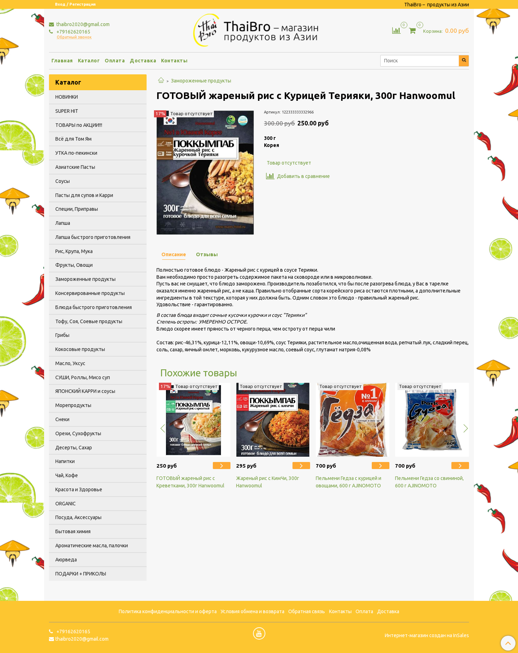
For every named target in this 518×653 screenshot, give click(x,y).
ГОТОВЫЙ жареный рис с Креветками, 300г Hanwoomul (190, 481)
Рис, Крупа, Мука (74, 251)
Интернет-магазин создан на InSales (427, 635)
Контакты (174, 60)
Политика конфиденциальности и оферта (168, 611)
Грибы (62, 335)
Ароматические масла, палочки (91, 545)
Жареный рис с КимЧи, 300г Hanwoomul (267, 481)
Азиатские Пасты (75, 167)
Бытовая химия (73, 531)
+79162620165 (72, 32)
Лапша (62, 223)
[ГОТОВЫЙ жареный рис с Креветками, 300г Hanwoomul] (193, 420)
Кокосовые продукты (80, 349)
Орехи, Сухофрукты (78, 433)
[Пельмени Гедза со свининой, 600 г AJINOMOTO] (432, 420)
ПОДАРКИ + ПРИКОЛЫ (80, 574)
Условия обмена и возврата (252, 611)
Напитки (65, 461)
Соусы (62, 181)
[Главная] (161, 81)
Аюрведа (66, 559)
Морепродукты (73, 405)
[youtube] (259, 633)
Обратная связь (306, 611)
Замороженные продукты (201, 81)
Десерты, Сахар (73, 447)
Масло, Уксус (70, 363)
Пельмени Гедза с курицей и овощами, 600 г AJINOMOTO (348, 481)
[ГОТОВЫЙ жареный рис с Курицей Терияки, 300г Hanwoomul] (205, 172)
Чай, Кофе (66, 475)
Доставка (143, 60)
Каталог (89, 60)
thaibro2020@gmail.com (82, 24)
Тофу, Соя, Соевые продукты (88, 321)
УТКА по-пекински (76, 153)
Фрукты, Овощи (74, 265)
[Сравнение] (396, 30)
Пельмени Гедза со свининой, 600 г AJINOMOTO (429, 481)
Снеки (62, 419)
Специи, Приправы (76, 209)
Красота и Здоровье (78, 489)
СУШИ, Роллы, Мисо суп (82, 377)
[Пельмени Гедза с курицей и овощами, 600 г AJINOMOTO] (353, 420)
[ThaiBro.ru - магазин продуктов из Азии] (259, 29)
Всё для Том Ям (73, 139)
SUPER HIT (66, 111)
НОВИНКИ (66, 97)
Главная (62, 60)
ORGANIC (65, 503)
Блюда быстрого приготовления (93, 307)
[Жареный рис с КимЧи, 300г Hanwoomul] (273, 420)
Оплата (115, 60)
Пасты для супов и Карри (84, 195)
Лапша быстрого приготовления (92, 237)
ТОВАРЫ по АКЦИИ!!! (78, 125)
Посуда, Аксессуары (78, 517)
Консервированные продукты (90, 293)
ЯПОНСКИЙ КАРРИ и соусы (85, 391)
